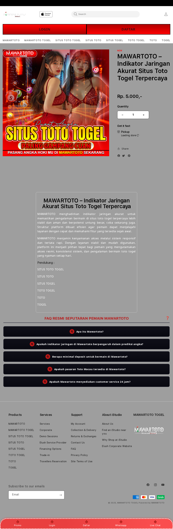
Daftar (86, 525)
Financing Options (50, 449)
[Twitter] (124, 156)
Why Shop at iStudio (114, 440)
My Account (78, 423)
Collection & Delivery (83, 430)
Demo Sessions (49, 436)
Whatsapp (121, 525)
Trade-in (45, 455)
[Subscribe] (60, 495)
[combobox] (105, 14)
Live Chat (155, 525)
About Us (107, 423)
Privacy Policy (79, 455)
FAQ (73, 449)
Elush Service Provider (53, 442)
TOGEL (12, 467)
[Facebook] (119, 156)
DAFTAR (128, 29)
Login (52, 525)
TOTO (12, 461)
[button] (11, 40)
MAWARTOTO (16, 423)
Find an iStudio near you (114, 432)
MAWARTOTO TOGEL (21, 430)
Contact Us (78, 442)
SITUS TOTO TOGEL (20, 436)
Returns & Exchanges (83, 436)
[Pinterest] (130, 156)
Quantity (122, 106)
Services (45, 423)
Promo (17, 525)
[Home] (14, 14)
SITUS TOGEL (16, 449)
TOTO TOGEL (16, 455)
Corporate (46, 430)
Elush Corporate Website (117, 446)
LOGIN (44, 29)
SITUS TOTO (16, 442)
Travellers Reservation (53, 461)
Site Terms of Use (82, 461)
